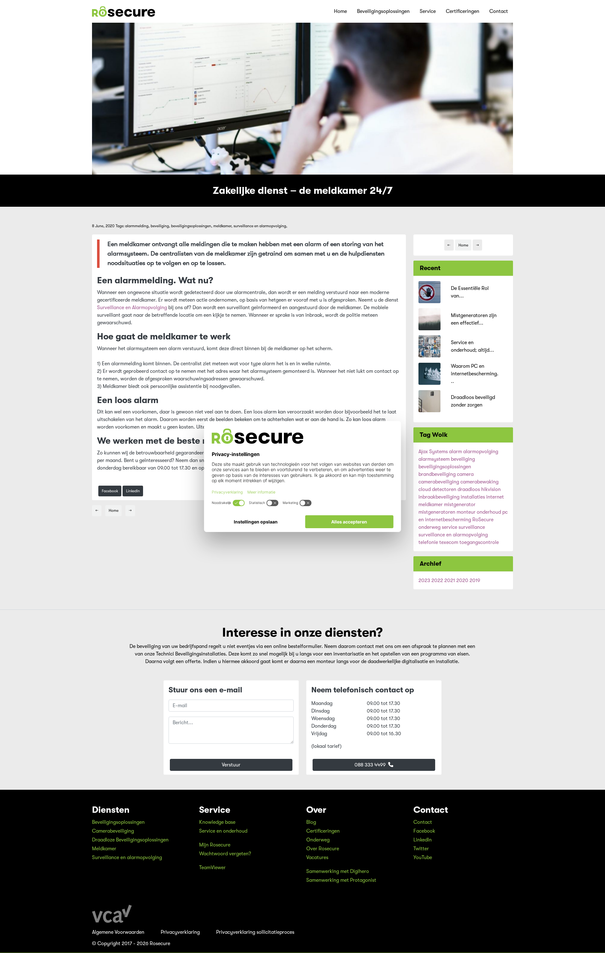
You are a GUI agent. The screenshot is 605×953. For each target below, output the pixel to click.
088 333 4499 (370, 765)
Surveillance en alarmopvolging (127, 857)
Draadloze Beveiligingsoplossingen (130, 840)
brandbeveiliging (437, 474)
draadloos (469, 489)
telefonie (428, 542)
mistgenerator (459, 504)
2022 (437, 580)
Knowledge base (217, 822)
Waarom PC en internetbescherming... (474, 373)
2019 (475, 580)
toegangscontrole (479, 542)
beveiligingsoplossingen (444, 467)
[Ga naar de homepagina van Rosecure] (123, 11)
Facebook (110, 491)
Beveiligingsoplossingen (383, 11)
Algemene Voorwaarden (118, 932)
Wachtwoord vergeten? (225, 854)
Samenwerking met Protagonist (341, 880)
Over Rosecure (322, 849)
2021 (449, 580)
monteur (466, 512)
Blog (311, 822)
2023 (424, 580)
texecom (448, 542)
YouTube (422, 857)
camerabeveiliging (438, 482)
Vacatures (317, 857)
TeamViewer (212, 867)
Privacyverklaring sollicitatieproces (255, 932)
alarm (455, 451)
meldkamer (430, 504)
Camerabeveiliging (113, 831)
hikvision (491, 489)
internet (495, 497)
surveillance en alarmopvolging (453, 535)
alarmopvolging (480, 451)
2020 (462, 580)
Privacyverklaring (180, 932)
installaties (473, 497)
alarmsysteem (434, 459)
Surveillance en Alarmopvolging (132, 307)
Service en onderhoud (223, 831)
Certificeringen (462, 11)
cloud (424, 489)
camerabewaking (479, 482)
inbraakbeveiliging (438, 497)
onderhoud (489, 512)
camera (465, 474)
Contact (498, 11)
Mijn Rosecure (214, 845)
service (449, 527)
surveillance (471, 527)
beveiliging (463, 459)
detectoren (444, 489)
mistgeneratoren (436, 512)
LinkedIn (133, 491)
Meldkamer (104, 849)
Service (428, 11)
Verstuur (231, 765)
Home (340, 11)
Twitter (421, 849)
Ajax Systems (433, 451)
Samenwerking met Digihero (337, 871)
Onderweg (318, 840)
